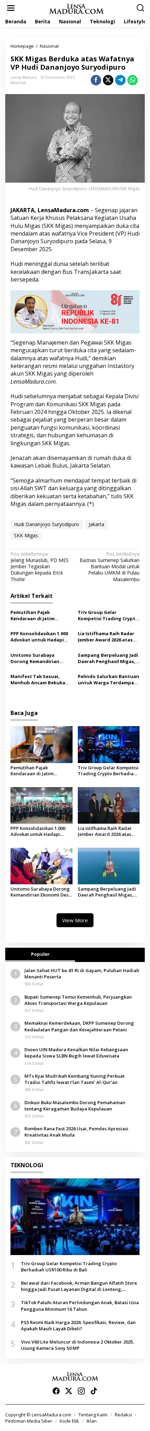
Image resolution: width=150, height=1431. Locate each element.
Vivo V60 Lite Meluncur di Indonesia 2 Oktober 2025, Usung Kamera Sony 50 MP (77, 1345)
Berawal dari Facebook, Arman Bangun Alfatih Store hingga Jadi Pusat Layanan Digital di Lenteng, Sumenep (79, 1286)
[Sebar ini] (96, 80)
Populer (40, 954)
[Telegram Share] (120, 80)
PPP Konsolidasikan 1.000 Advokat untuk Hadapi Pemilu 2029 (39, 636)
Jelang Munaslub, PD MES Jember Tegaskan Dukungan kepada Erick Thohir (39, 567)
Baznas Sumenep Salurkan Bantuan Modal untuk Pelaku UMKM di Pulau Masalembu (110, 567)
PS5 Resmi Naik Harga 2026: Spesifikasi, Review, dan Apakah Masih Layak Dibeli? (78, 1325)
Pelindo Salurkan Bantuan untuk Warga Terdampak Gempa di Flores (108, 679)
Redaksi (123, 1414)
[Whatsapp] (132, 80)
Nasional (18, 82)
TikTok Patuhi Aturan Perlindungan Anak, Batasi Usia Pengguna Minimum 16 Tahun (80, 1305)
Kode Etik (69, 1421)
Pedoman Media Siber (28, 1421)
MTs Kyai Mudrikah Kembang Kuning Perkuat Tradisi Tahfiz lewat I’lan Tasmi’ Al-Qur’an (74, 1079)
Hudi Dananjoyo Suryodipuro (46, 524)
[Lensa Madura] (76, 8)
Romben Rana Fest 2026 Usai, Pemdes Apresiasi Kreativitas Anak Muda (76, 1131)
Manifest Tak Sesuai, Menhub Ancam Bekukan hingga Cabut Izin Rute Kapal (39, 679)
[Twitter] (68, 1390)
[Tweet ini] (108, 80)
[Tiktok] (93, 1390)
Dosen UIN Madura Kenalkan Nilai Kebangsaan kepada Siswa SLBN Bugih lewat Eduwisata (76, 1052)
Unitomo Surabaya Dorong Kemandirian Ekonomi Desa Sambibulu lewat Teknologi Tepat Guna (39, 658)
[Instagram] (81, 1390)
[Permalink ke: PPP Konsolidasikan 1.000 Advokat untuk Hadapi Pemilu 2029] (41, 804)
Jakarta (96, 524)
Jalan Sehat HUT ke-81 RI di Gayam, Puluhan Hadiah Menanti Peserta (81, 973)
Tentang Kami (92, 1414)
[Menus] (10, 8)
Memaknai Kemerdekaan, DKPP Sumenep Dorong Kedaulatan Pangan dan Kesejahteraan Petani (79, 1026)
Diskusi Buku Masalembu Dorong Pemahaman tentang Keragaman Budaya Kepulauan (74, 1105)
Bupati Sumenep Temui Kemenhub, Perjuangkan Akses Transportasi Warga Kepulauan (78, 1000)
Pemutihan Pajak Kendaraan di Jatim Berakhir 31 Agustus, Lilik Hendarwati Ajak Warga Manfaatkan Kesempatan (40, 615)
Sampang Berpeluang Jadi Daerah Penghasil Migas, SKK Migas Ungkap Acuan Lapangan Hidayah (108, 658)
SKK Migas (26, 535)
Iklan (92, 1421)
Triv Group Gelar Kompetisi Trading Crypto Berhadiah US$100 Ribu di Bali (108, 615)
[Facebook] (56, 1390)
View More (75, 920)
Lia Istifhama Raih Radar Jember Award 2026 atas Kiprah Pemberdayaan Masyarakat (106, 636)
